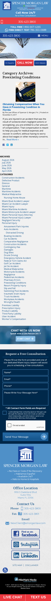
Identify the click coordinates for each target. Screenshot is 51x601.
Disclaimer (31, 565)
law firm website (30, 586)
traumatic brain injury (14, 293)
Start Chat (23, 338)
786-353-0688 (38, 30)
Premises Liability (10, 305)
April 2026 (7, 171)
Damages (8, 249)
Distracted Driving (15, 232)
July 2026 (6, 162)
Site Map (17, 565)
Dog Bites (9, 252)
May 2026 (6, 168)
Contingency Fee (12, 247)
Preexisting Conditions (15, 282)
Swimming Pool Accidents (16, 290)
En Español (10, 63)
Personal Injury (9, 223)
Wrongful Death (12, 302)
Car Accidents (10, 238)
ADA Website (40, 63)
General (6, 186)
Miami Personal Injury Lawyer (16, 217)
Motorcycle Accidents (14, 271)
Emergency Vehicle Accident (17, 258)
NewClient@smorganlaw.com (28, 523)
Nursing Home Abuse (14, 197)
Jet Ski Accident (11, 266)
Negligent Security (11, 220)
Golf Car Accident (12, 263)
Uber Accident (9, 316)
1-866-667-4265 (32, 26)
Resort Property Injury (15, 285)
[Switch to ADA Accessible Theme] (5, 570)
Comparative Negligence (16, 241)
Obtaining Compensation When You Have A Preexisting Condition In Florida (23, 107)
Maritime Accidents (11, 191)
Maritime (6, 188)
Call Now (24, 62)
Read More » (13, 139)
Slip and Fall (9, 288)
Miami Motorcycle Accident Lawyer (19, 212)
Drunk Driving (11, 255)
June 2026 (7, 165)
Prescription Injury (11, 308)
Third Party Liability (11, 313)
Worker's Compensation (14, 319)
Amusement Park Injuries (16, 226)
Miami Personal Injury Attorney (17, 214)
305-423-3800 (27, 21)
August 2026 (8, 160)
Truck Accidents (11, 296)
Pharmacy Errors (12, 280)
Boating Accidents (12, 236)
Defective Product (10, 180)
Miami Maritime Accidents (14, 209)
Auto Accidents (11, 229)
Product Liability (10, 310)
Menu (44, 35)
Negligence (9, 274)
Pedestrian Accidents (14, 277)
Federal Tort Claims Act (15, 260)
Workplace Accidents (14, 299)
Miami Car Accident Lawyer (15, 203)
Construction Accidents (13, 177)
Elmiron (6, 183)
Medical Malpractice (11, 194)
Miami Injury (8, 206)
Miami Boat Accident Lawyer (15, 201)
